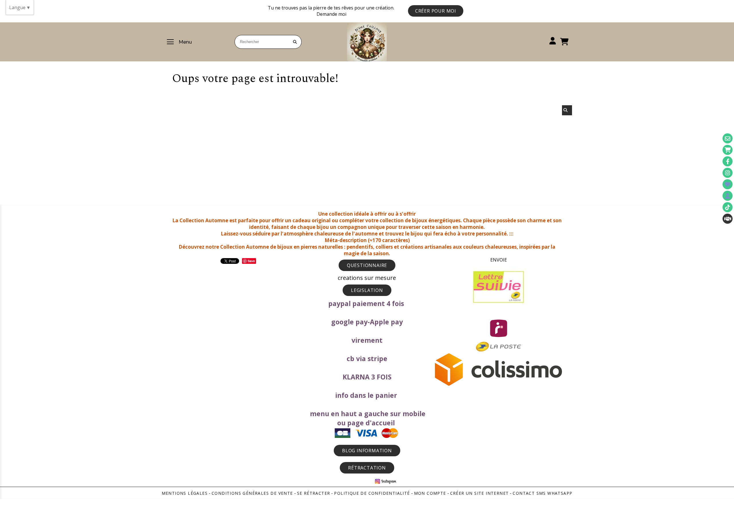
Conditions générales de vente (252, 493)
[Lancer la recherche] (294, 42)
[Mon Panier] (728, 150)
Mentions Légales (185, 493)
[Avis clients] (728, 184)
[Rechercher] (567, 110)
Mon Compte (430, 493)
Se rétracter (313, 493)
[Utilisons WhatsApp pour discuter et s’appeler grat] (728, 219)
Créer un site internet (479, 493)
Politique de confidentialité (372, 493)
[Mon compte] (728, 196)
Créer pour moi (435, 11)
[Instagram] (728, 173)
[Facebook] (728, 161)
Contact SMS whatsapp (542, 493)
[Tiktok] (728, 207)
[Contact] (728, 138)
